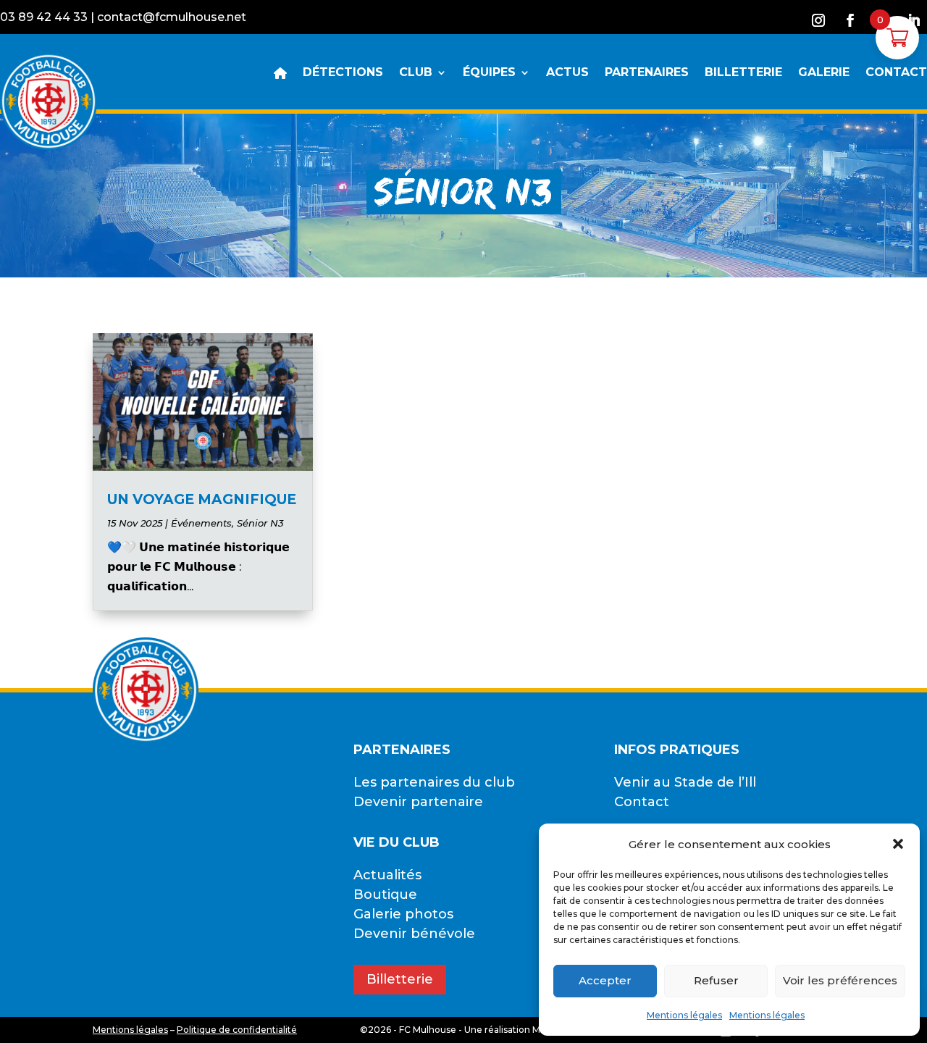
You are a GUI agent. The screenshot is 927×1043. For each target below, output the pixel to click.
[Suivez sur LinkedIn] (914, 20)
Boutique (385, 894)
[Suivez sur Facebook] (850, 20)
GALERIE (824, 73)
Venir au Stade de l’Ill (685, 782)
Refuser (716, 980)
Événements (201, 523)
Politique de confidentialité (237, 1029)
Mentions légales (684, 1015)
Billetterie (399, 979)
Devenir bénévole (414, 934)
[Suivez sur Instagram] (818, 20)
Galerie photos (403, 914)
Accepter (605, 980)
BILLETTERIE (743, 73)
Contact (641, 802)
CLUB (415, 73)
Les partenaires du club (434, 782)
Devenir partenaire (418, 802)
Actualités (387, 875)
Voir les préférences (840, 980)
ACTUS (567, 73)
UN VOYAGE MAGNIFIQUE (201, 499)
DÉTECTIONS (343, 73)
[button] (898, 844)
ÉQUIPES (489, 73)
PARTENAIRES (647, 73)
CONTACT (896, 73)
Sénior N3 (260, 523)
